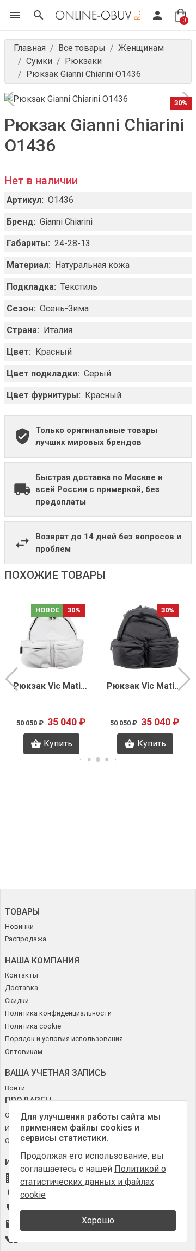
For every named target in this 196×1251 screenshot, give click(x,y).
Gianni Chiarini (66, 221)
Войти (15, 1088)
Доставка (21, 988)
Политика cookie (33, 1026)
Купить (60, 743)
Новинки (19, 926)
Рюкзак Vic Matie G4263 (54, 686)
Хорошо (98, 1220)
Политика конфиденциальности (58, 1013)
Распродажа (25, 939)
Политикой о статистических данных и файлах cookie (93, 1182)
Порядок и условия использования (64, 1039)
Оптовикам (23, 1052)
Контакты (21, 975)
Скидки (17, 1001)
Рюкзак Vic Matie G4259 (147, 686)
